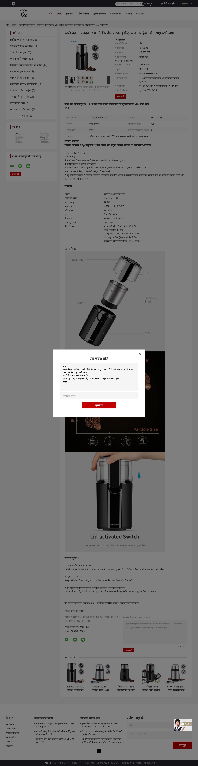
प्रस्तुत (99, 405)
